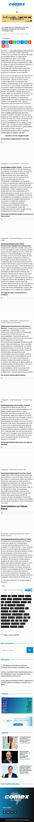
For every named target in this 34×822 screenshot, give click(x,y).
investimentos (11, 617)
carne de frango (16, 602)
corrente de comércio (19, 608)
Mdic (29, 617)
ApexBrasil (3, 599)
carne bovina (8, 602)
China (29, 602)
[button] (17, 12)
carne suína (23, 602)
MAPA (25, 617)
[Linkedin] (4, 812)
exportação (15, 611)
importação (26, 614)
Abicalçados (4, 596)
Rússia (12, 620)
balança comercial (17, 599)
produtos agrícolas (5, 620)
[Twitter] (8, 812)
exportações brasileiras (17, 614)
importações (4, 617)
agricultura (14, 596)
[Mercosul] (21, 626)
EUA (10, 611)
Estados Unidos (4, 611)
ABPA (9, 596)
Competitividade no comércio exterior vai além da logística (25, 739)
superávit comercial (5, 623)
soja (21, 620)
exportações (21, 611)
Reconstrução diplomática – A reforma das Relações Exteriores (25, 754)
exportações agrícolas (6, 614)
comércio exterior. (5, 608)
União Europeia (13, 626)
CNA (2, 605)
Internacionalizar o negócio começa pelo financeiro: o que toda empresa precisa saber (26, 769)
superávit (25, 620)
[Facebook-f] (15, 812)
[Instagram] (11, 812)
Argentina (9, 599)
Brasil (2, 602)
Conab (11, 608)
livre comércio (19, 617)
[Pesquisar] (30, 650)
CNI (5, 605)
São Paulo (23, 623)
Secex (17, 620)
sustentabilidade (15, 623)
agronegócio (21, 596)
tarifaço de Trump (5, 626)
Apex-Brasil (28, 596)
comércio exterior (11, 605)
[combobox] (13, 650)
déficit (27, 608)
